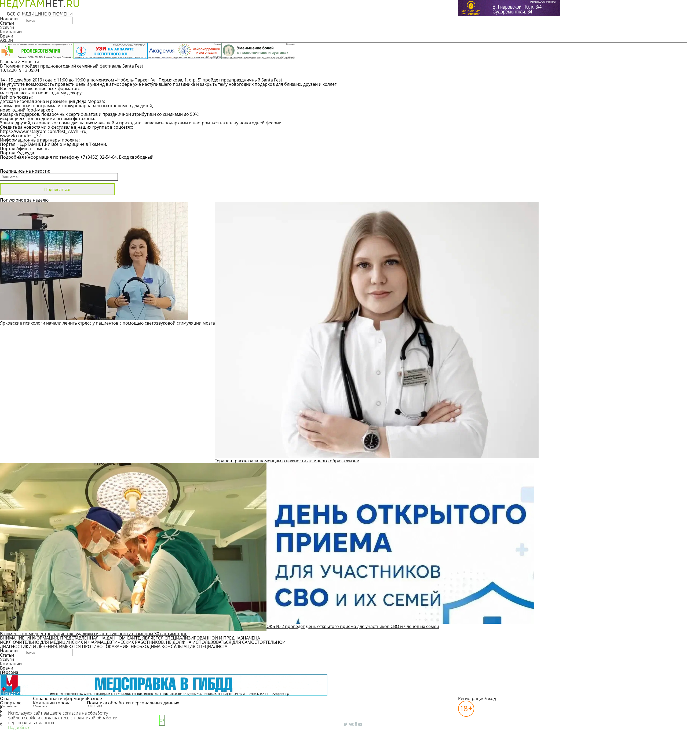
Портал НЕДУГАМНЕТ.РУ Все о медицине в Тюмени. (53, 144)
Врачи (6, 36)
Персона (9, 672)
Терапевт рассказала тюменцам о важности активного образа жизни (287, 461)
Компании (11, 32)
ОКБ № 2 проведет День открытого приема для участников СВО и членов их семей (352, 626)
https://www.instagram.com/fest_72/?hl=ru (43, 131)
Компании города (52, 703)
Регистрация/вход (477, 698)
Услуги (7, 27)
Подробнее (19, 727)
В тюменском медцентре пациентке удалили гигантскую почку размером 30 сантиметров (93, 633)
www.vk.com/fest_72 (20, 136)
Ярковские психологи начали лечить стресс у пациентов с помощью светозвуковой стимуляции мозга (107, 323)
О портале (10, 703)
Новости (9, 19)
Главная (8, 62)
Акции (6, 40)
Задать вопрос (536, 73)
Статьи (7, 23)
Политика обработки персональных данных (133, 703)
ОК (162, 720)
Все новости (18, 164)
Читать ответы (576, 73)
